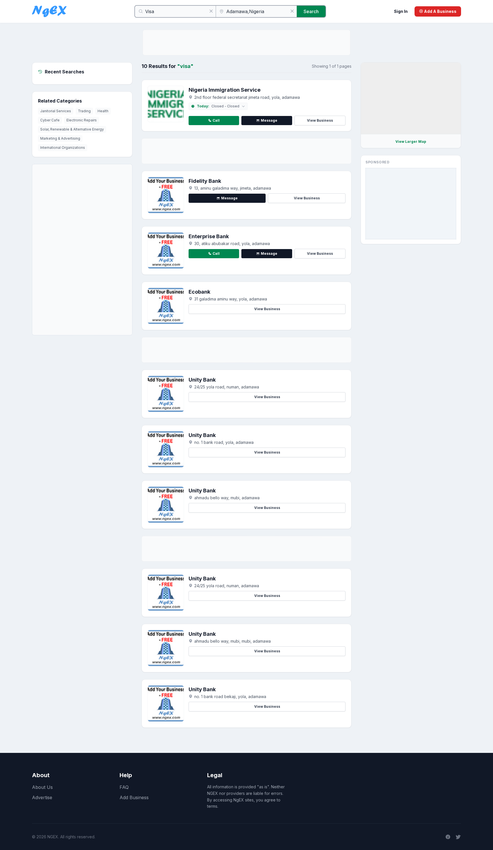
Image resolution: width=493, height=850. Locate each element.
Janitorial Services (55, 111)
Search (311, 11)
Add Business (134, 797)
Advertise (42, 797)
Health (103, 111)
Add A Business (439, 11)
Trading (84, 111)
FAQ (124, 787)
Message (269, 120)
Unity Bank (202, 380)
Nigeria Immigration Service (224, 90)
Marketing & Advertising (60, 138)
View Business (320, 120)
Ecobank (199, 292)
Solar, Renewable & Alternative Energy (72, 129)
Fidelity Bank (205, 181)
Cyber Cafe (50, 120)
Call (216, 120)
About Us (42, 787)
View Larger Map (410, 141)
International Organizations (62, 147)
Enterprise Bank (209, 236)
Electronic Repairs (81, 120)
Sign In (401, 11)
